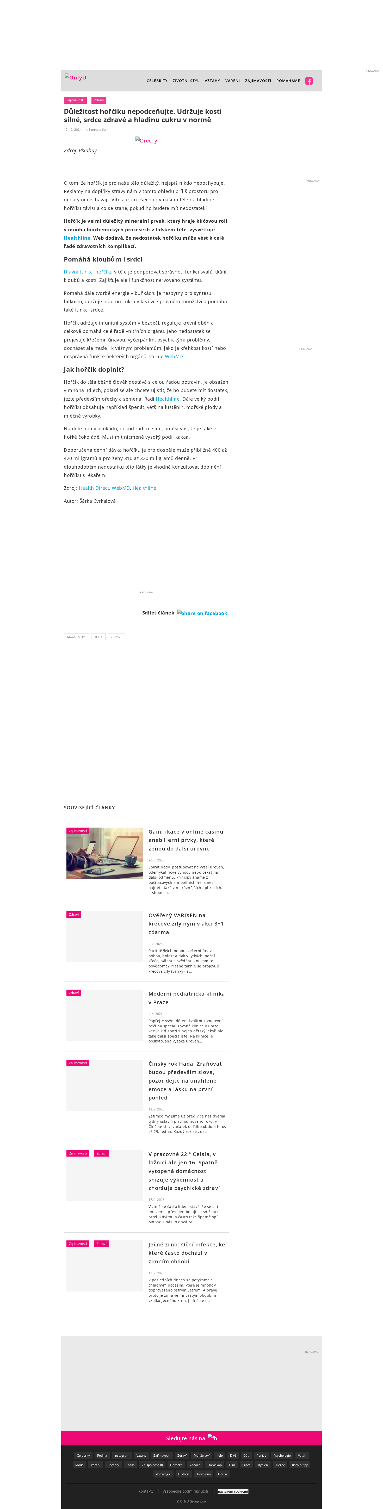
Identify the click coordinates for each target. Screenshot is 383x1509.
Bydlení (263, 1465)
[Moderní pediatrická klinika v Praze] (104, 1015)
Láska (130, 1465)
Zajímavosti (258, 80)
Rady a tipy (300, 1465)
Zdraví (99, 100)
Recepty (113, 1465)
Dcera (222, 1474)
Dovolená (204, 1474)
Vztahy (212, 80)
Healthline (77, 238)
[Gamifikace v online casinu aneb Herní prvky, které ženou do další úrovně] (104, 853)
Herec (280, 1465)
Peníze (261, 1455)
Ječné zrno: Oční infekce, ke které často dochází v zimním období (187, 1253)
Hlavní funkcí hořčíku (88, 272)
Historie (184, 1474)
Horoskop (215, 1465)
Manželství (201, 1455)
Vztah (302, 1455)
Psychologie (282, 1455)
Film (232, 1465)
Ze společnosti (152, 1465)
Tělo (98, 637)
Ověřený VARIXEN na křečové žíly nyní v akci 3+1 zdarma (186, 924)
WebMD (174, 356)
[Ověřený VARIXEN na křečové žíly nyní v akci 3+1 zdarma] (104, 936)
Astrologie (163, 1474)
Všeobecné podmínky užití (185, 1491)
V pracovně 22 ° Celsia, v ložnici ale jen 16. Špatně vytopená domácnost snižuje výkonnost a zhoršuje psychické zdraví (184, 1171)
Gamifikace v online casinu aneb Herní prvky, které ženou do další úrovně (186, 840)
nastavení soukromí (233, 1491)
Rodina (102, 1455)
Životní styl (186, 80)
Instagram (121, 1455)
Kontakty (145, 1491)
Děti (246, 1455)
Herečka (176, 1465)
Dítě (233, 1455)
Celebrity (157, 80)
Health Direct (94, 488)
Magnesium (76, 637)
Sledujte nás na (187, 1438)
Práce (246, 1465)
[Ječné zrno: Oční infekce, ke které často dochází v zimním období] (104, 1265)
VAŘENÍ (232, 80)
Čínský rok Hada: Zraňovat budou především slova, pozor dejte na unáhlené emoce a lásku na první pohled (185, 1080)
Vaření (95, 1465)
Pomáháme (288, 80)
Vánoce (195, 1465)
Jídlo (220, 1455)
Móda (79, 1465)
